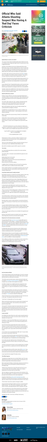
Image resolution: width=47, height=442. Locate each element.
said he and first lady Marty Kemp (17, 377)
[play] (2, 4)
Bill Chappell (7, 30)
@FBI (9, 131)
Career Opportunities (20, 429)
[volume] (5, 5)
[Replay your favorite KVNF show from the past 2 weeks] (38, 30)
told (23, 73)
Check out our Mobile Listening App (40, 427)
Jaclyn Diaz (15, 30)
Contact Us (28, 427)
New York (26, 223)
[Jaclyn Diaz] (4, 417)
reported (23, 349)
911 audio (8, 293)
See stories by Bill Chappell (7, 403)
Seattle (4, 225)
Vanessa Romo (11, 30)
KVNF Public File (28, 429)
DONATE (43, 1)
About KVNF (18, 427)
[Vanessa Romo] (4, 409)
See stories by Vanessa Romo (12, 410)
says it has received (15, 220)
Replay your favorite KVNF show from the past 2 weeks (38, 39)
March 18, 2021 (19, 134)
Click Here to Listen (38, 42)
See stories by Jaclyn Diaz (12, 418)
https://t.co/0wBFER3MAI (15, 132)
